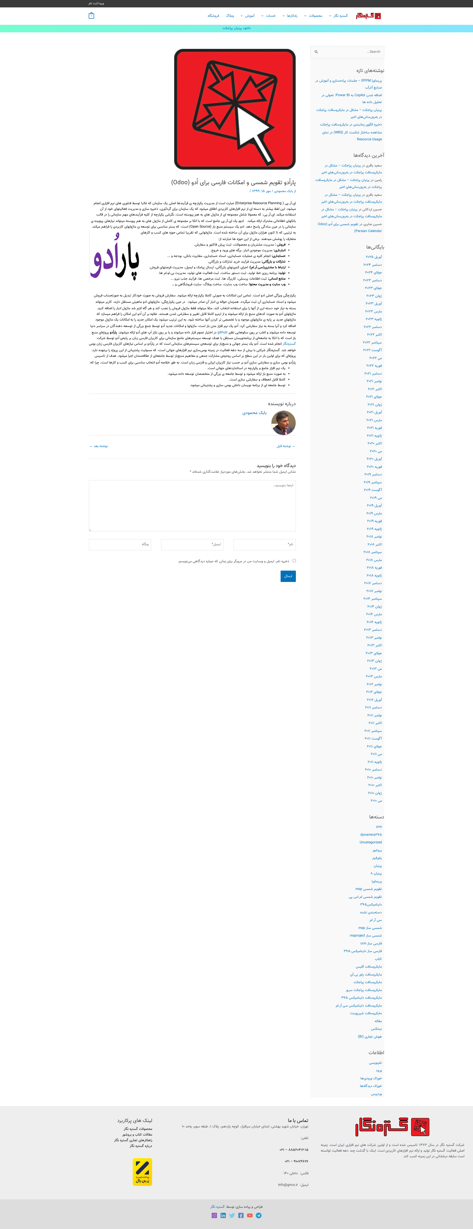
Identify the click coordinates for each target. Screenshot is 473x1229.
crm (379, 827)
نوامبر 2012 (374, 684)
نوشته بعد (98, 446)
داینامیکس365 (371, 904)
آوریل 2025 (374, 257)
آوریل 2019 (374, 505)
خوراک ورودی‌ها (371, 1078)
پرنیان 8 (376, 873)
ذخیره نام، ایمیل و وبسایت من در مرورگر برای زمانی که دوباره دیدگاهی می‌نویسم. (233, 561)
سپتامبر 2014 (372, 599)
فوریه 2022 (374, 366)
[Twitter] (232, 1215)
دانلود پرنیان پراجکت (236, 28)
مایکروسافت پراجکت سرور (364, 990)
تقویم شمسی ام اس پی (365, 897)
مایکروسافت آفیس (369, 967)
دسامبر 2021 (373, 374)
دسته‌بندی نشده (371, 912)
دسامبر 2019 (373, 474)
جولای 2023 (373, 288)
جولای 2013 (374, 653)
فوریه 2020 (374, 467)
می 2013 (376, 669)
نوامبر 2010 (374, 777)
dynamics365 (371, 835)
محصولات (315, 16)
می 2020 (376, 451)
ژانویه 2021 (374, 436)
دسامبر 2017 (373, 583)
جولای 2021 (374, 397)
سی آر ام (376, 920)
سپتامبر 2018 (372, 552)
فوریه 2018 (374, 568)
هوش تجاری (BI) (370, 1037)
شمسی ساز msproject (366, 936)
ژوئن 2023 (374, 296)
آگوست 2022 (372, 350)
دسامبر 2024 (372, 265)
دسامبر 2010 (373, 770)
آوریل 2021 (374, 412)
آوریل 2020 (374, 459)
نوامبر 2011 (374, 715)
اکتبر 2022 (374, 335)
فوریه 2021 (374, 428)
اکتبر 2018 (375, 544)
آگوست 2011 (373, 738)
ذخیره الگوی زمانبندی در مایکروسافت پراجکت (351, 124)
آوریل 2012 (374, 700)
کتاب (378, 959)
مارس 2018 (374, 560)
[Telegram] (259, 1215)
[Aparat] (250, 1215)
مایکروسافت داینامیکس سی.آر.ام (359, 1006)
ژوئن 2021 (375, 405)
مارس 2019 (374, 513)
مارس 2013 (374, 676)
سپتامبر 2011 (373, 731)
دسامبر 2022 (373, 327)
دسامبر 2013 (373, 630)
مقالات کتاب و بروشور (137, 1135)
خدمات (271, 16)
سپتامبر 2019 (373, 482)
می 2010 (376, 801)
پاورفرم (377, 858)
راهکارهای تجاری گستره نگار (133, 1140)
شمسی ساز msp (370, 928)
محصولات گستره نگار (138, 1129)
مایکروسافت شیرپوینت (366, 1013)
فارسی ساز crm (371, 943)
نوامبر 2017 (374, 591)
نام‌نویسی (375, 1063)
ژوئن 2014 (374, 607)
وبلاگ (230, 16)
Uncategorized (371, 842)
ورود (379, 1070)
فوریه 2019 (374, 521)
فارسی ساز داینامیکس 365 (363, 951)
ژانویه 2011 (375, 762)
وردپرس (376, 1094)
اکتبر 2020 (375, 443)
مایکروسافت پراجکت (368, 982)
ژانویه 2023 (374, 319)
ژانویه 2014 (374, 622)
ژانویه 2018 (374, 575)
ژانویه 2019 (374, 529)
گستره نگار (341, 16)
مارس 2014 (374, 614)
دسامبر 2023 (372, 280)
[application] (331, 16)
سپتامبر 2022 (372, 342)
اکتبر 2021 (375, 389)
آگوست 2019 (373, 490)
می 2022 (375, 358)
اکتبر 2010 (375, 785)
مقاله (378, 1021)
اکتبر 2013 (374, 645)
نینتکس (376, 1029)
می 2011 (376, 754)
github (222, 332)
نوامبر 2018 (374, 537)
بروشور (377, 850)
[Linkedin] (223, 1215)
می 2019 (376, 498)
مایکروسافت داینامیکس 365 (361, 998)
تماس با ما (298, 1121)
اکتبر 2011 (375, 723)
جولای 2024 (373, 272)
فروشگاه (213, 16)
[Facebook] (241, 1215)
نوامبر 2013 (374, 638)
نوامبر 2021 (374, 381)
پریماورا (377, 881)
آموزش (249, 16)
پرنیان (378, 866)
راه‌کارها (292, 16)
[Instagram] (214, 1215)
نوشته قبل (286, 446)
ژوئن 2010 (375, 793)
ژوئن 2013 (374, 661)
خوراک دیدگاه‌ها (371, 1086)
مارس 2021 (374, 420)
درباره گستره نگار (141, 1146)
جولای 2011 (374, 746)
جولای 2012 (374, 692)
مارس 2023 (373, 311)
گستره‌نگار (289, 344)
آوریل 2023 (374, 304)
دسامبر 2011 (373, 707)
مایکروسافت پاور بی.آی (366, 974)
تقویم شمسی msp (368, 889)
